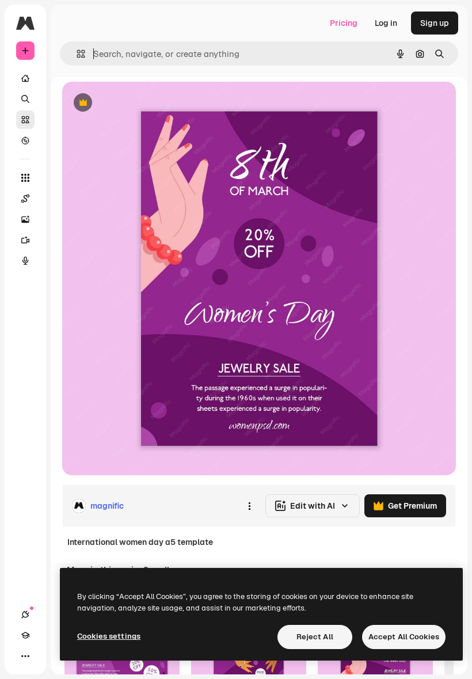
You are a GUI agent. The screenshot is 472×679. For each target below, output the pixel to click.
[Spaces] (25, 198)
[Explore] (25, 140)
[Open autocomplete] (76, 53)
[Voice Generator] (25, 260)
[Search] (25, 99)
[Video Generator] (25, 240)
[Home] (25, 78)
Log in (386, 23)
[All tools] (25, 178)
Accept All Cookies (403, 637)
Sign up (434, 23)
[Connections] (25, 614)
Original (136, 103)
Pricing (343, 23)
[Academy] (25, 635)
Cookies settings (108, 636)
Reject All (314, 637)
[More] (25, 656)
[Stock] (25, 119)
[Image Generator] (25, 219)
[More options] (249, 505)
